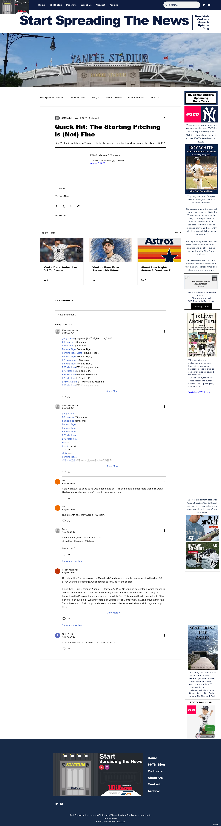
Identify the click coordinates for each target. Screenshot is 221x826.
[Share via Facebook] (56, 206)
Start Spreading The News (104, 20)
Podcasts (155, 771)
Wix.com (121, 821)
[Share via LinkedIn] (71, 206)
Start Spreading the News (52, 97)
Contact (154, 784)
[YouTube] (209, 4)
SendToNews (110, 818)
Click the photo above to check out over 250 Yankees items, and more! (201, 138)
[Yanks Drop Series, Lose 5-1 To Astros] (61, 250)
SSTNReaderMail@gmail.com (201, 301)
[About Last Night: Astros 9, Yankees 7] (159, 250)
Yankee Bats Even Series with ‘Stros (105, 269)
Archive (154, 791)
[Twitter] (204, 4)
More (153, 97)
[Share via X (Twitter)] (63, 206)
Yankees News (78, 97)
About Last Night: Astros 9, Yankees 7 (155, 269)
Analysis (96, 97)
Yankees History (113, 97)
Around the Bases (136, 97)
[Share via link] (78, 206)
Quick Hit (61, 188)
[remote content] (110, 159)
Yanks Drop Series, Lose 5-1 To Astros (61, 269)
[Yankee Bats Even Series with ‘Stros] (110, 250)
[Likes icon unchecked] (64, 397)
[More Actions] (164, 331)
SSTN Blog (156, 764)
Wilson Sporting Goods (121, 815)
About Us (155, 777)
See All (178, 232)
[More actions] (164, 118)
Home (152, 758)
